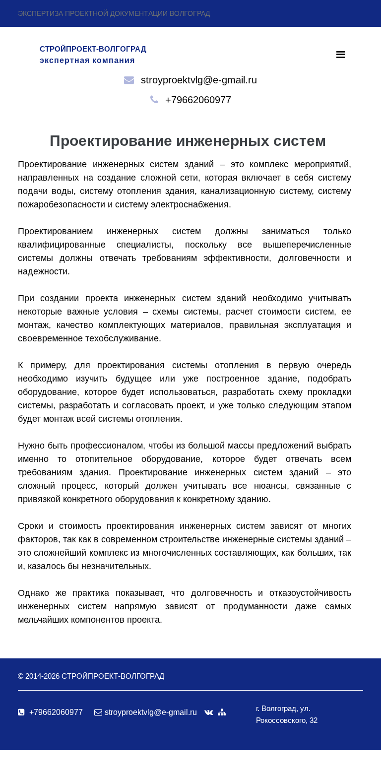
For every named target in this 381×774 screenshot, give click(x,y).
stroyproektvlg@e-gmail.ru (199, 79)
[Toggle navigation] (340, 54)
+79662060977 (198, 99)
